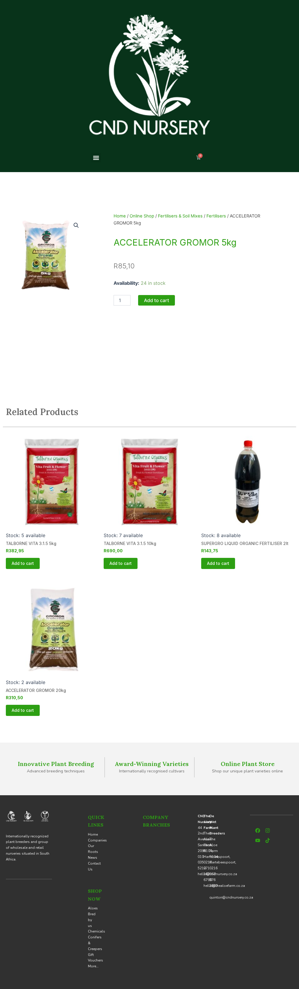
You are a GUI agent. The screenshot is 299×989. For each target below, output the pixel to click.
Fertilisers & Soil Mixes (180, 216)
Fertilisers (216, 216)
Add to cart (156, 300)
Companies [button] (97, 840)
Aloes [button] (93, 908)
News (92, 857)
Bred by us (91, 920)
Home (120, 216)
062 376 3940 (213, 880)
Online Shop (142, 216)
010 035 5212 (202, 862)
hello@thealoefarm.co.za (224, 885)
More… (93, 966)
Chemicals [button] (96, 931)
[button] (96, 157)
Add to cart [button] (23, 563)
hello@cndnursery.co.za (217, 874)
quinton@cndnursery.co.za (231, 897)
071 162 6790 (208, 874)
